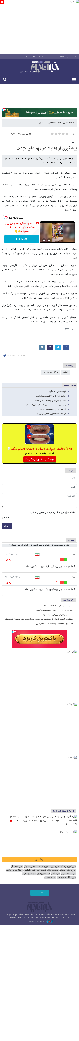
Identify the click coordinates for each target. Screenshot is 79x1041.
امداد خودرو (49, 877)
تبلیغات (28, 57)
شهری (41, 122)
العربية (68, 57)
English (62, 57)
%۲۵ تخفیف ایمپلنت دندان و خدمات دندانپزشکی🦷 (39, 449)
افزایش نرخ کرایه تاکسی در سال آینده (51, 396)
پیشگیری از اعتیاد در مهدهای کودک (47, 148)
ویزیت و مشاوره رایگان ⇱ (39, 459)
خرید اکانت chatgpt (66, 877)
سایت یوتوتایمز (29, 874)
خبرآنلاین (39, 67)
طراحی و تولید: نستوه (38, 921)
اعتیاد (65, 372)
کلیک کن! (21, 239)
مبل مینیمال (16, 866)
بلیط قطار (55, 874)
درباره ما (34, 57)
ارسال (7, 526)
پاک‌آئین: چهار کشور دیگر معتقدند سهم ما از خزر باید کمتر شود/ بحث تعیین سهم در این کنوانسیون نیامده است (33, 819)
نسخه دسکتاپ (39, 893)
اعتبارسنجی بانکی (14, 870)
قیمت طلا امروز (68, 874)
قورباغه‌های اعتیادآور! (57, 391)
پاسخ (8, 559)
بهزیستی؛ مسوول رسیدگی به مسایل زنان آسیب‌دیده (45, 404)
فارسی (74, 57)
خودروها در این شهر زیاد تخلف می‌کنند (57, 606)
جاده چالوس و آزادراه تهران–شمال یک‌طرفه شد (54, 610)
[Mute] (49, 240)
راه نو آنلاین (60, 866)
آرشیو (22, 57)
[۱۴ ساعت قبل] (69, 820)
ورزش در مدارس (50, 372)
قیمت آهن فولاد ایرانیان (34, 870)
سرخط (74, 143)
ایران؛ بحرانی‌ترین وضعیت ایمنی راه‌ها (50, 400)
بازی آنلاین (49, 866)
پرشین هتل (52, 870)
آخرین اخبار (68, 600)
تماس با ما (41, 57)
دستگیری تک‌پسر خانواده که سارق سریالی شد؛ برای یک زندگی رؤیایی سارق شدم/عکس (38, 619)
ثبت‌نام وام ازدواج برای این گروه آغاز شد (57, 614)
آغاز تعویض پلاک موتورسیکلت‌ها (53, 409)
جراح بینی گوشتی (67, 870)
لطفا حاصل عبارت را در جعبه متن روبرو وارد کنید (53, 512)
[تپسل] (4, 109)
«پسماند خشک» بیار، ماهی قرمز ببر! (51, 413)
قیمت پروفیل (43, 874)
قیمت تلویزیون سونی (33, 866)
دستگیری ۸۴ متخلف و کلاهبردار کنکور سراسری (54, 623)
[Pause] (44, 240)
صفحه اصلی (68, 122)
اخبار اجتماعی (54, 122)
